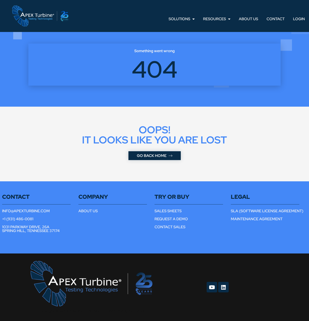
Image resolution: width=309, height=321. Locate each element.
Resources (214, 18)
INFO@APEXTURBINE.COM (26, 210)
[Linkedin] (223, 287)
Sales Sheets (168, 210)
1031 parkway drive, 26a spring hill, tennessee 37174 (31, 228)
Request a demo (171, 218)
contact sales (169, 226)
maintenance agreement (257, 218)
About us (88, 210)
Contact (276, 18)
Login (299, 18)
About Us (248, 18)
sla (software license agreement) (267, 210)
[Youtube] (212, 287)
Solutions (179, 18)
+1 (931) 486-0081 (17, 218)
